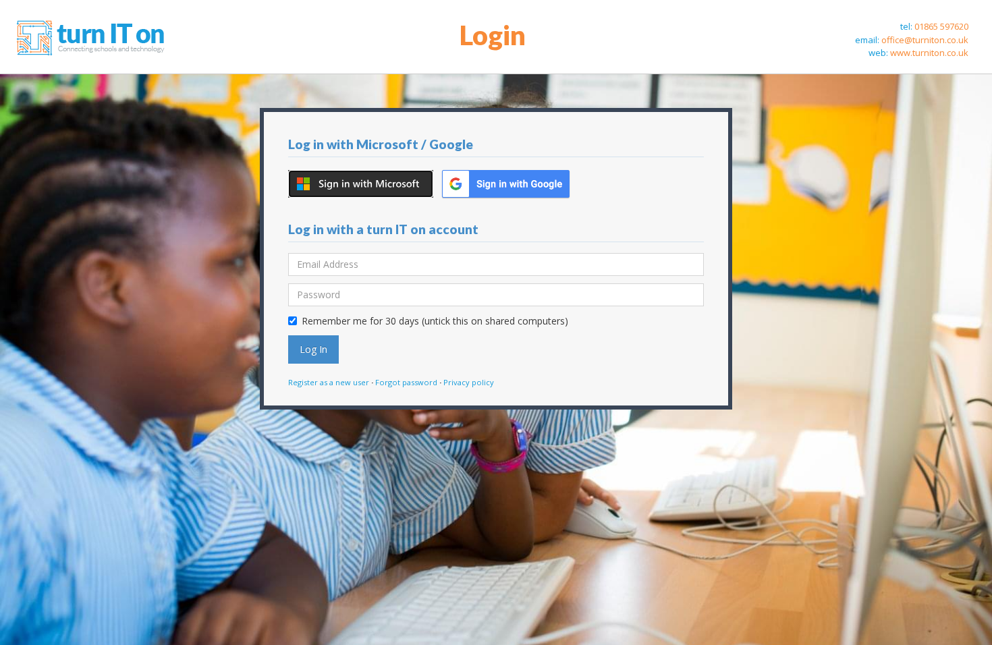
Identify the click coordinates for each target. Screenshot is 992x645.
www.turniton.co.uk (929, 53)
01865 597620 (941, 26)
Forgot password (406, 382)
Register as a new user (328, 382)
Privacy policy (468, 382)
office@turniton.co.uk (924, 40)
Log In (313, 349)
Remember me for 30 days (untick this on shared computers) (435, 320)
